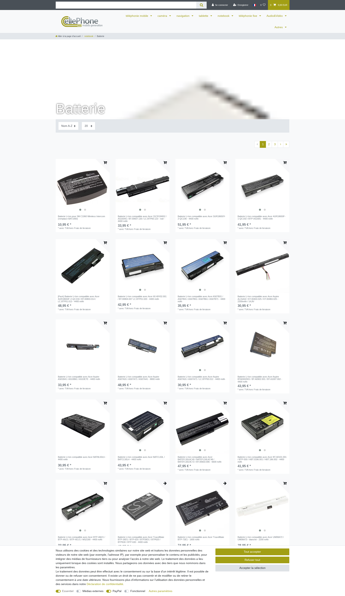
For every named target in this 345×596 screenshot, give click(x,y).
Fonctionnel (137, 591)
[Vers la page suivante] (280, 144)
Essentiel (67, 591)
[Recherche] (201, 5)
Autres (279, 27)
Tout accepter (252, 551)
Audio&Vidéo (275, 15)
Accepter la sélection (252, 567)
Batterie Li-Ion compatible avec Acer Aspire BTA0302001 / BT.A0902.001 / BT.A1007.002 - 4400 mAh (260, 379)
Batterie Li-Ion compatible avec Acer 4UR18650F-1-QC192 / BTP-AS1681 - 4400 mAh (262, 217)
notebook (224, 15)
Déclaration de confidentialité (105, 584)
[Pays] (254, 5)
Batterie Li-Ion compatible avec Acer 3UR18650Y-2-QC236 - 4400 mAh (201, 217)
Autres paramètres (160, 591)
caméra (163, 15)
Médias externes (92, 591)
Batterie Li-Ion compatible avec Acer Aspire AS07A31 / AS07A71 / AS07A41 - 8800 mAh (139, 377)
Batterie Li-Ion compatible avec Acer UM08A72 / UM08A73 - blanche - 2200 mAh (261, 538)
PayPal (117, 591)
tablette (204, 15)
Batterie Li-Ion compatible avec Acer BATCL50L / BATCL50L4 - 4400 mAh (141, 458)
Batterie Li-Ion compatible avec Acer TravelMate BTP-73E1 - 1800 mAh (201, 538)
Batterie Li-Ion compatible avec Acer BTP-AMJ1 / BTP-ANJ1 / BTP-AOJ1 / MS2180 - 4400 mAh (81, 538)
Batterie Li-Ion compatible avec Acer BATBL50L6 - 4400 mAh (82, 458)
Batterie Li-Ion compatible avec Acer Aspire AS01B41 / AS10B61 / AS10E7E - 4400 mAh (79, 377)
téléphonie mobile (137, 15)
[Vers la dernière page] (286, 144)
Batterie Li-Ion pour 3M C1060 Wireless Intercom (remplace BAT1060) (81, 217)
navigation (183, 15)
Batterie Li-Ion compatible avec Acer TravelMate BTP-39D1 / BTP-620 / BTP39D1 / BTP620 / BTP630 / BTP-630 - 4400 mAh (141, 539)
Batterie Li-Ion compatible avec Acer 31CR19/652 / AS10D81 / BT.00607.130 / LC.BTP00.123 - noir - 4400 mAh (142, 219)
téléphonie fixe (248, 15)
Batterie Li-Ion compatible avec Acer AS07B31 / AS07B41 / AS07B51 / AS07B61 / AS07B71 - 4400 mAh (201, 299)
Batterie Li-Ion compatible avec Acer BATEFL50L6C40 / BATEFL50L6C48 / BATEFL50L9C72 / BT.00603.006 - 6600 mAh (199, 459)
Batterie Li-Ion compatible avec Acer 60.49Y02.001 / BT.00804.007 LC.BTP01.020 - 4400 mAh (142, 297)
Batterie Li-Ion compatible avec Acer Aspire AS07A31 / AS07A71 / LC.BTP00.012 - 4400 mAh (201, 377)
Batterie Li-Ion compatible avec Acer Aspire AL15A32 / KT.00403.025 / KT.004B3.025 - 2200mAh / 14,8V (258, 299)
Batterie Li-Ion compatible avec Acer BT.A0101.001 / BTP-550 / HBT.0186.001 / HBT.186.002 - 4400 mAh (262, 459)
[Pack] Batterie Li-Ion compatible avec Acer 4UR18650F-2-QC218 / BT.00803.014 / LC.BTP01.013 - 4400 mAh (78, 299)
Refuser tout (252, 559)
